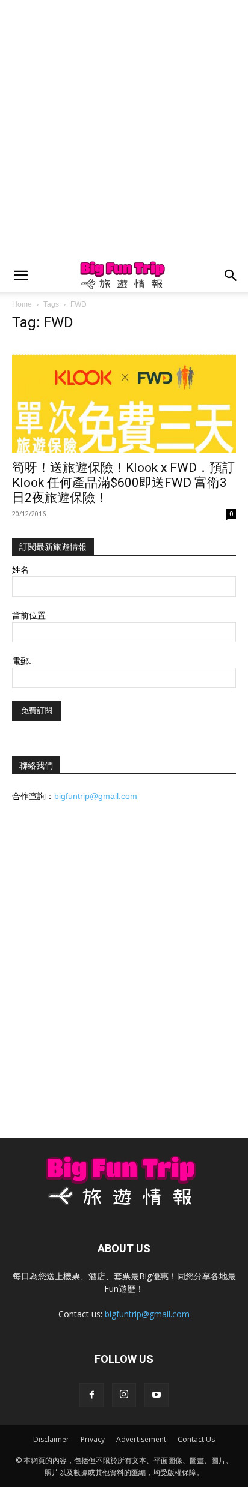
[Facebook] (91, 1395)
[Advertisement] (124, 129)
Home (22, 304)
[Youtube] (156, 1395)
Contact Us (196, 1439)
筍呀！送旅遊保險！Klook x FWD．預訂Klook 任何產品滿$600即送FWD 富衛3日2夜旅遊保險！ (123, 482)
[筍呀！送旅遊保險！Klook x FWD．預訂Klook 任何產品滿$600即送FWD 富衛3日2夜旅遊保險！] (124, 398)
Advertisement (141, 1439)
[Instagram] (124, 1395)
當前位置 (29, 615)
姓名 (20, 570)
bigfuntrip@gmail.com (95, 796)
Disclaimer (51, 1439)
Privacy (93, 1439)
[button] (20, 275)
